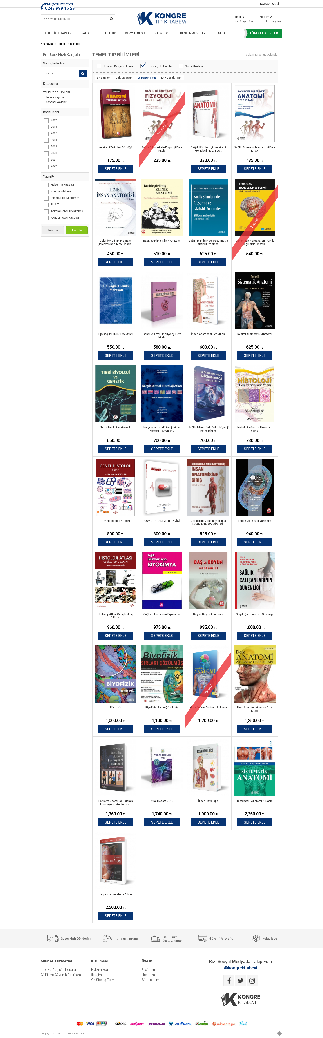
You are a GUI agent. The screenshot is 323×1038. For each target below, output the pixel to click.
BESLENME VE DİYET (194, 33)
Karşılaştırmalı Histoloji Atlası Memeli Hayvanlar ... (161, 429)
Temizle (53, 230)
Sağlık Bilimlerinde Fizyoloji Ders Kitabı (162, 149)
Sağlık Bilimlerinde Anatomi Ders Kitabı (254, 149)
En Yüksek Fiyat (171, 77)
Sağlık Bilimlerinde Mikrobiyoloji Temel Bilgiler (208, 429)
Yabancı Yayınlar (56, 102)
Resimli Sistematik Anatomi (254, 334)
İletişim (96, 975)
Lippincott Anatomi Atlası (116, 894)
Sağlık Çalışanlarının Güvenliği (254, 614)
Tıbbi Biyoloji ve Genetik (116, 427)
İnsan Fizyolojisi (208, 801)
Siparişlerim (150, 980)
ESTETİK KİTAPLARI (58, 33)
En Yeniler (103, 77)
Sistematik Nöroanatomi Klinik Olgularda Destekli (255, 242)
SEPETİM (268, 19)
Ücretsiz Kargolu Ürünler (118, 66)
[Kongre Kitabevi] (161, 19)
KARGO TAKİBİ (269, 3)
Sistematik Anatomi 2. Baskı (254, 801)
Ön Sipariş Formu (103, 980)
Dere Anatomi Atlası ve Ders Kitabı (254, 709)
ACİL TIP (110, 33)
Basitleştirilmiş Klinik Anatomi (162, 240)
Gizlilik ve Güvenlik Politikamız (62, 975)
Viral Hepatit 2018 (162, 801)
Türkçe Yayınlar (55, 97)
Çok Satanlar (123, 77)
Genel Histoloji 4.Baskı (116, 520)
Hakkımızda (99, 970)
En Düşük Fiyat (146, 77)
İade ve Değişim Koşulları (59, 970)
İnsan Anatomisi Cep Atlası (208, 334)
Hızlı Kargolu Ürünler (159, 66)
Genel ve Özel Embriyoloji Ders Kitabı (162, 335)
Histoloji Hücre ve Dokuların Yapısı (254, 429)
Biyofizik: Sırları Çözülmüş (161, 707)
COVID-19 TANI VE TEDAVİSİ (162, 520)
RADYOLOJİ (163, 33)
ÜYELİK (244, 19)
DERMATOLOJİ (135, 33)
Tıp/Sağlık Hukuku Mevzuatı (115, 334)
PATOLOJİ (88, 33)
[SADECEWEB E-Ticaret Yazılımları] (279, 1033)
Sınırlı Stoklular (194, 66)
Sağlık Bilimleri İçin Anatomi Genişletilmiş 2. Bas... (208, 149)
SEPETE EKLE (115, 169)
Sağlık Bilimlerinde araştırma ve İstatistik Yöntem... (208, 242)
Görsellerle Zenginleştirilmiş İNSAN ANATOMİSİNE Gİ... (208, 522)
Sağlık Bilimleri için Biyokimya (161, 614)
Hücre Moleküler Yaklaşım (254, 520)
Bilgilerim (148, 970)
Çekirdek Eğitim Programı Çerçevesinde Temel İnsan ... (116, 242)
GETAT (222, 33)
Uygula (77, 230)
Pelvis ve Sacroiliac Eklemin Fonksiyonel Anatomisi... (115, 802)
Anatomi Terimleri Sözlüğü (115, 147)
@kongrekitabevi (240, 968)
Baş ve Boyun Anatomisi (208, 614)
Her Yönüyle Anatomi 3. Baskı (208, 707)
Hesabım (148, 975)
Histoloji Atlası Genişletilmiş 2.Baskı (115, 615)
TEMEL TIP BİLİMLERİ (56, 92)
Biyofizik (115, 707)
